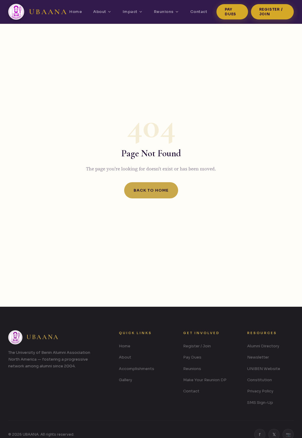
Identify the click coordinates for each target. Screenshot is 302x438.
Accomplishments (136, 368)
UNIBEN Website (263, 368)
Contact (198, 11)
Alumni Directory (263, 346)
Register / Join (271, 11)
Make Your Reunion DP (204, 379)
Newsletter (258, 357)
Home (75, 11)
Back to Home (151, 190)
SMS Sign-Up (260, 402)
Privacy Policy (260, 391)
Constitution (259, 379)
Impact (130, 11)
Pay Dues (230, 11)
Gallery (125, 379)
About (99, 11)
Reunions (164, 11)
